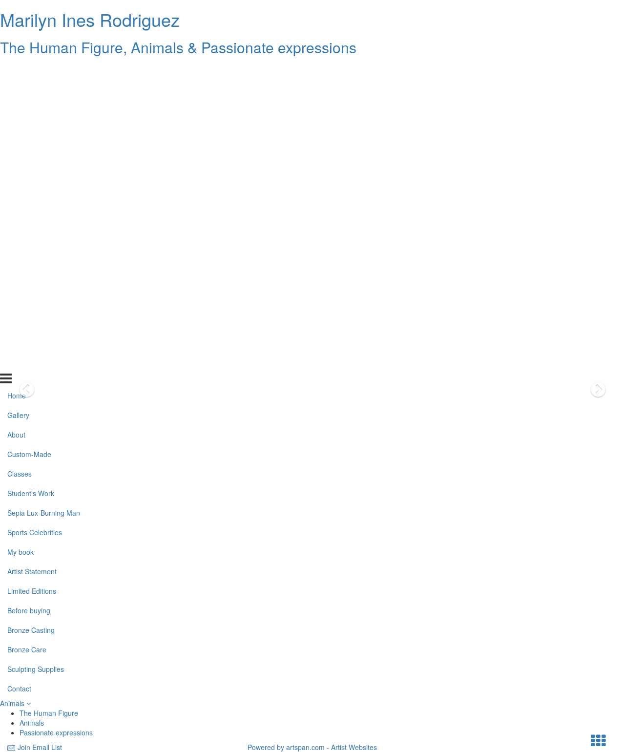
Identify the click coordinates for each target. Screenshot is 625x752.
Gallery (18, 89)
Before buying (28, 284)
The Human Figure (49, 713)
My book (20, 225)
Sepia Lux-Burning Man (43, 187)
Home (16, 70)
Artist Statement (32, 245)
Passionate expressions (56, 732)
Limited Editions (31, 265)
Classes (19, 148)
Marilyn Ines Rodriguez (90, 19)
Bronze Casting (31, 304)
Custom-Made (29, 128)
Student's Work (30, 167)
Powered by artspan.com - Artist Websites (312, 747)
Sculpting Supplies (35, 343)
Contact (19, 362)
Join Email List (40, 747)
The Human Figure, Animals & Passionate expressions (178, 47)
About (16, 109)
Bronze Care (26, 323)
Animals (13, 703)
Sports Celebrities (34, 206)
